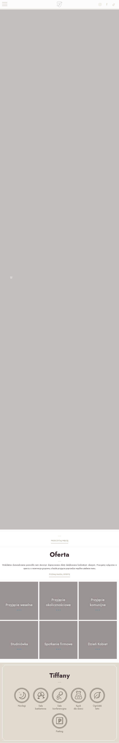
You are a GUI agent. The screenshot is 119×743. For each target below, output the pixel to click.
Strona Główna (59, 4)
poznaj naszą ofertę (59, 574)
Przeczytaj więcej (59, 540)
